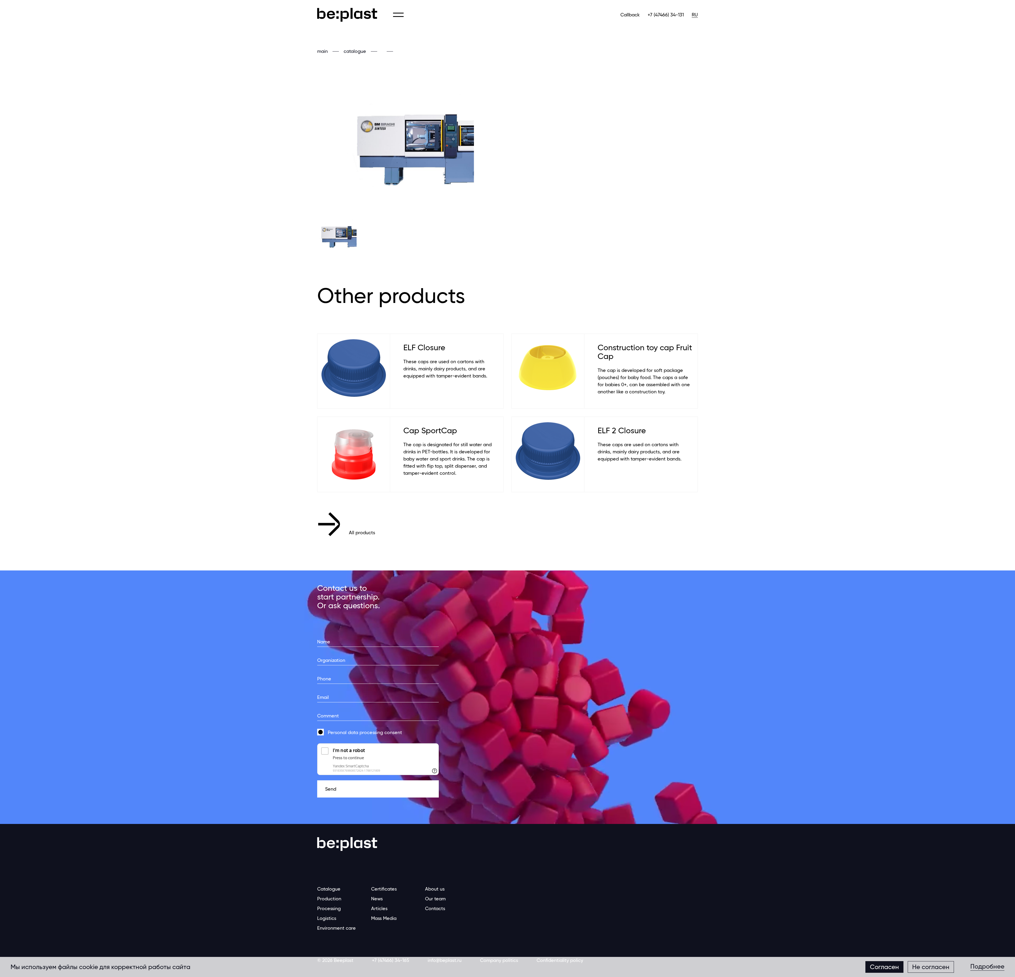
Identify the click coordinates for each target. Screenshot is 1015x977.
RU (695, 14)
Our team (435, 898)
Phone (324, 678)
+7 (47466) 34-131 (666, 14)
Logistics (326, 918)
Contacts (435, 908)
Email (323, 697)
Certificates (384, 889)
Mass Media (383, 918)
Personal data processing (355, 732)
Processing (329, 908)
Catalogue (328, 889)
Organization (331, 660)
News (377, 898)
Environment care (336, 928)
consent (365, 732)
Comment (328, 715)
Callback (630, 14)
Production (329, 898)
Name (323, 641)
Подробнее (987, 966)
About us (435, 889)
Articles (379, 908)
